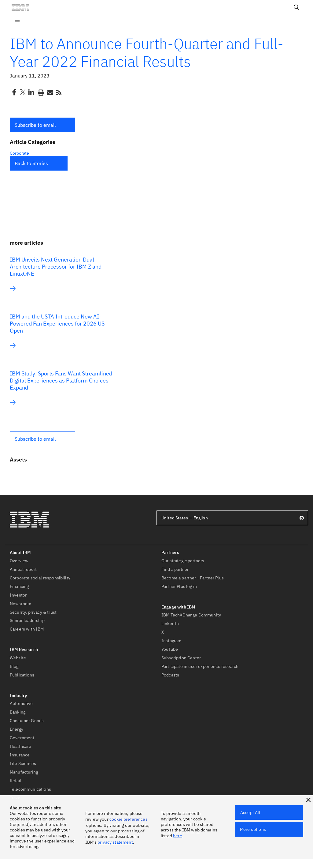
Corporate (19, 153)
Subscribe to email (35, 125)
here (177, 835)
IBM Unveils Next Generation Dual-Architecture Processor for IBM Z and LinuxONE (55, 266)
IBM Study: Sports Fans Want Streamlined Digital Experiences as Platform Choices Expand (61, 380)
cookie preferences (128, 819)
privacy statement (115, 842)
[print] (40, 92)
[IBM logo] (23, 7)
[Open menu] (17, 22)
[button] (42, 125)
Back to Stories (31, 163)
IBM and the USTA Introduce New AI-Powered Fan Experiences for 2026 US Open (57, 323)
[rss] (58, 92)
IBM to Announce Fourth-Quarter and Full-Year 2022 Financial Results (146, 52)
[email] (49, 92)
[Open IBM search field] (296, 7)
